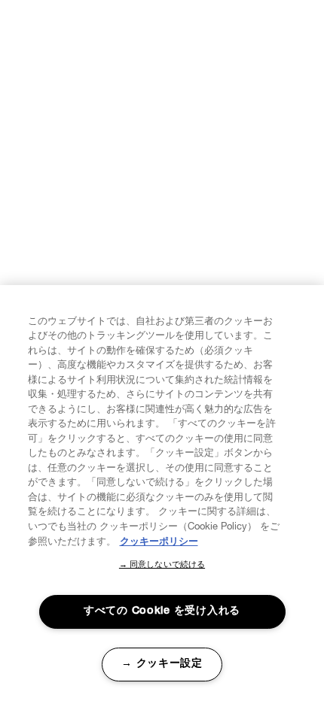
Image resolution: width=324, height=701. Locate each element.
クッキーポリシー (159, 543)
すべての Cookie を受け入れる (162, 611)
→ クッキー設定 (162, 664)
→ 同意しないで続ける (162, 565)
